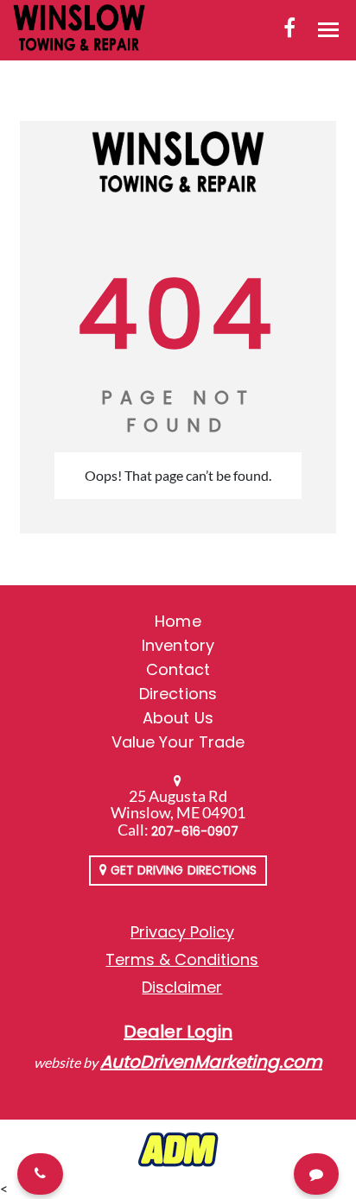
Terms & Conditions (181, 959)
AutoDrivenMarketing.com (211, 1062)
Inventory (177, 645)
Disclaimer (182, 987)
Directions (178, 693)
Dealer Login (178, 1031)
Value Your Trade (178, 742)
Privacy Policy (182, 932)
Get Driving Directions (182, 870)
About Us (178, 718)
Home (177, 621)
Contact (178, 669)
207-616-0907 (194, 831)
